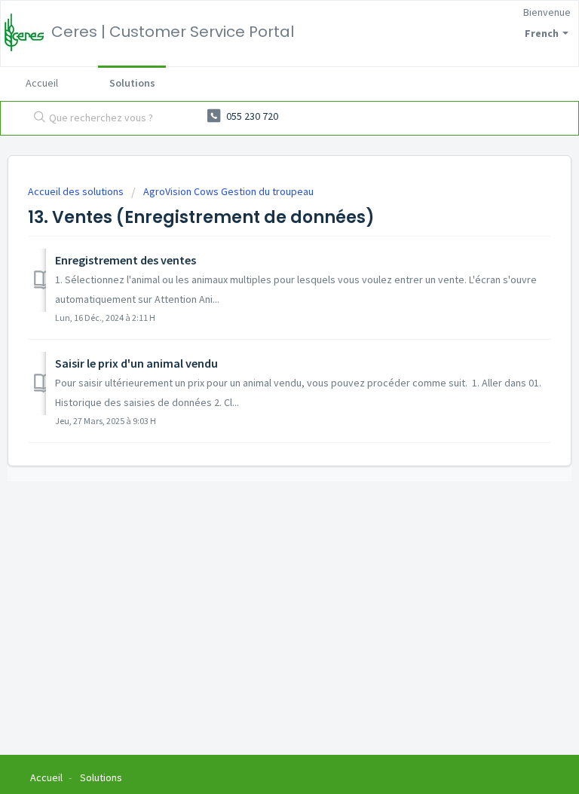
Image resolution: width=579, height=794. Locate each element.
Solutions (132, 83)
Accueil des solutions (77, 191)
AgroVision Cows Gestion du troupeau (228, 191)
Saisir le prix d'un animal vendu (136, 363)
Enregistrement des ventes (125, 259)
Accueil (42, 83)
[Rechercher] (36, 118)
